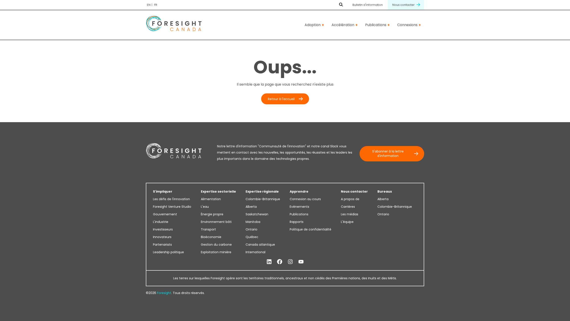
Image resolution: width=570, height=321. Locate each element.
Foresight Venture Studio (172, 206)
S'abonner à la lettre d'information (388, 153)
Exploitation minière (216, 252)
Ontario (251, 229)
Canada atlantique (260, 244)
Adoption (313, 24)
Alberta (251, 206)
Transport (208, 229)
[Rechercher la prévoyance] (341, 5)
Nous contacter (403, 5)
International (255, 252)
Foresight (164, 293)
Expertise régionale (262, 191)
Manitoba (253, 222)
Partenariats (162, 244)
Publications (375, 24)
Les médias (349, 214)
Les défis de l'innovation (171, 199)
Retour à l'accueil (281, 99)
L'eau (205, 206)
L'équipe (347, 222)
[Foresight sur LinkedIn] (269, 262)
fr (155, 5)
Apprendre (299, 191)
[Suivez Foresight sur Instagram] (290, 262)
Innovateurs (162, 237)
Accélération (343, 24)
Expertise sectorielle (218, 191)
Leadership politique (168, 252)
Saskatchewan (257, 214)
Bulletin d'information (367, 5)
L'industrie (160, 222)
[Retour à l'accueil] (174, 25)
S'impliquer (162, 191)
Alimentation (211, 199)
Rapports (296, 222)
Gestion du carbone (216, 244)
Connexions (407, 24)
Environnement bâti (216, 222)
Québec (252, 237)
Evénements (299, 206)
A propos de (350, 199)
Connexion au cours (305, 199)
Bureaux (384, 191)
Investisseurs (163, 229)
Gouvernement (165, 214)
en (149, 5)
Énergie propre (212, 214)
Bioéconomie (211, 237)
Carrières (348, 206)
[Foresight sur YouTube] (301, 262)
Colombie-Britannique (263, 199)
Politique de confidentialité (310, 229)
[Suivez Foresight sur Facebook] (280, 262)
